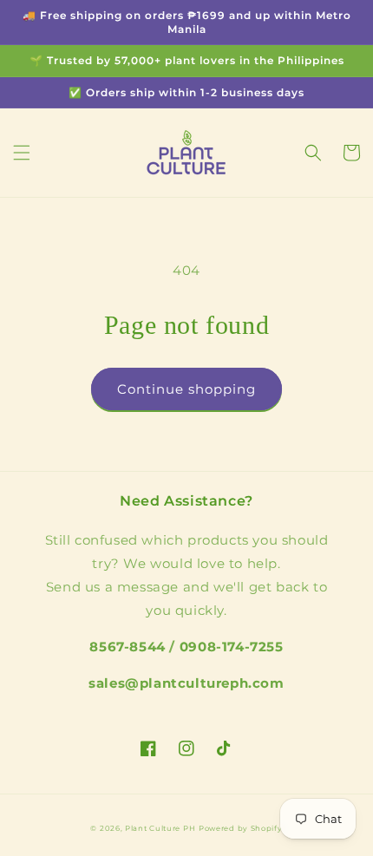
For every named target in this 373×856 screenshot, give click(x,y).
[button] (22, 153)
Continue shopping (186, 389)
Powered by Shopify (241, 828)
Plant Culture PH (160, 828)
